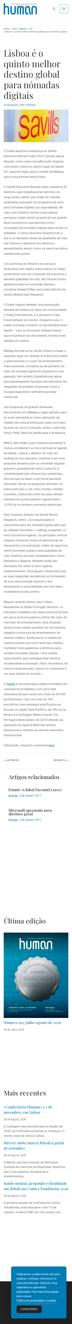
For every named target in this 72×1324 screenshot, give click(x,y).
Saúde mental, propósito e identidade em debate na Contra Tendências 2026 (36, 1186)
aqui (51, 745)
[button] (54, 9)
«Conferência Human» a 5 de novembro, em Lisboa (28, 1109)
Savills (10, 684)
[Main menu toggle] (64, 9)
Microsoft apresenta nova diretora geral (30, 812)
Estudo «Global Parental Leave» (35, 789)
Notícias (31, 104)
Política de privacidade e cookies (36, 1300)
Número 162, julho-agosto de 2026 (32, 1022)
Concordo (29, 1309)
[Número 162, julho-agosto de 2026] (36, 975)
